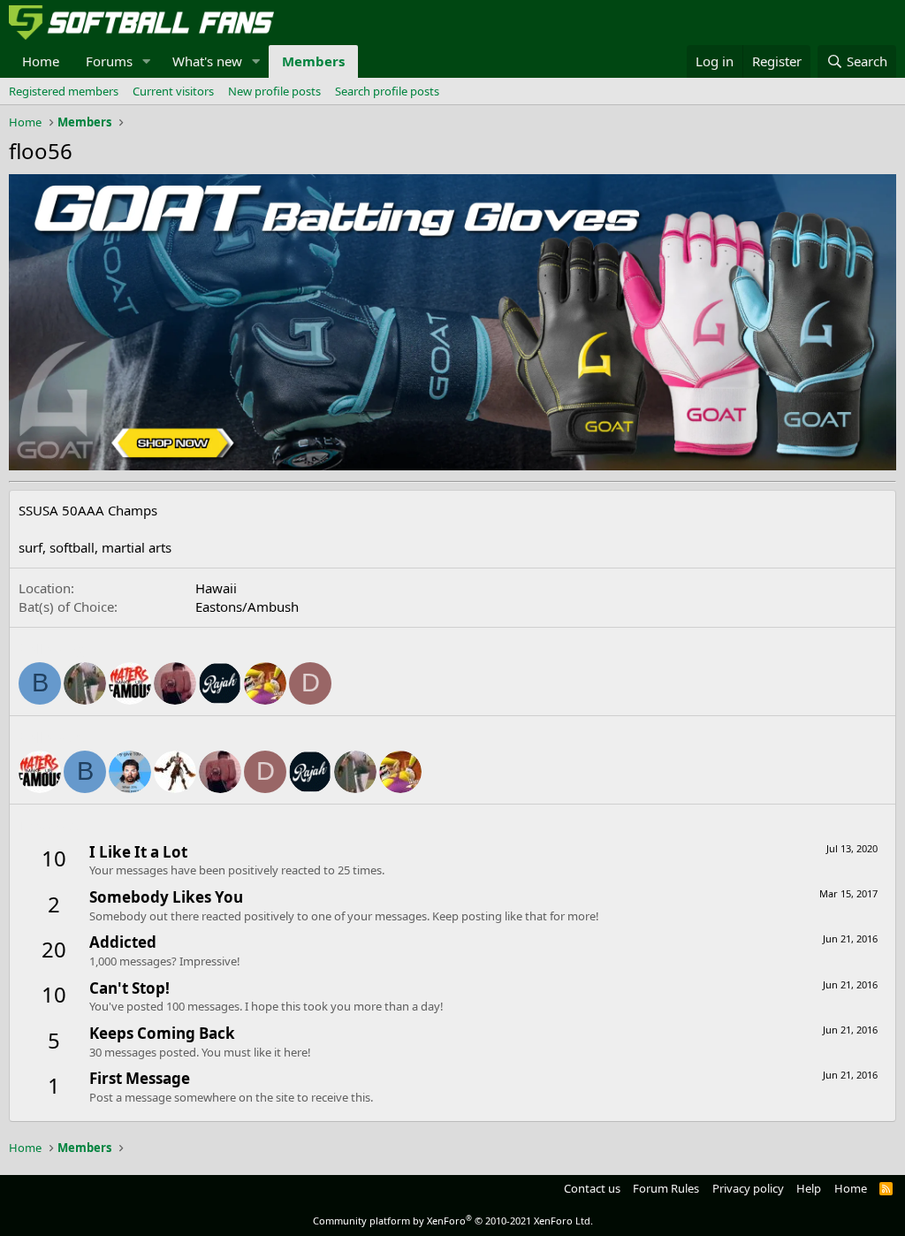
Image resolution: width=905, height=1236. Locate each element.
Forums (109, 61)
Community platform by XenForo (453, 1220)
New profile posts (274, 91)
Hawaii (216, 588)
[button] (146, 61)
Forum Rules (666, 1188)
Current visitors (173, 91)
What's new (207, 61)
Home (40, 61)
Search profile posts (387, 91)
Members (313, 61)
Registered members (63, 91)
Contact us (592, 1188)
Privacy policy (748, 1188)
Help (808, 1188)
